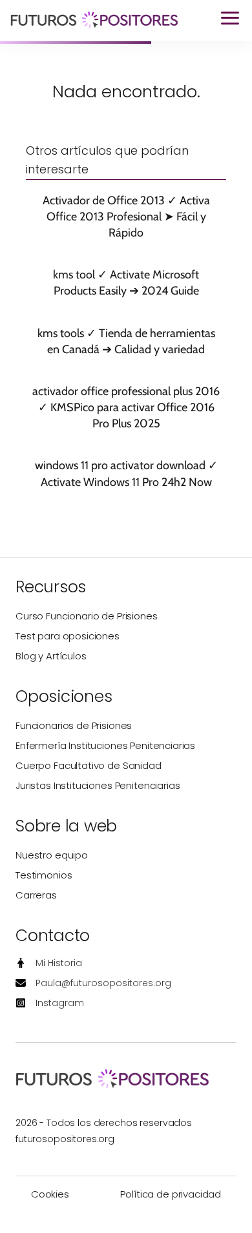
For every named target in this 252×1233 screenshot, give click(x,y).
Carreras (36, 895)
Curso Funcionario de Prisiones (87, 616)
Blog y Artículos (51, 656)
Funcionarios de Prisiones (74, 725)
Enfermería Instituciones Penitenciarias (105, 745)
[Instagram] (50, 1003)
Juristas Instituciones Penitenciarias (98, 785)
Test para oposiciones (68, 636)
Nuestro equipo (52, 855)
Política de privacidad (170, 1194)
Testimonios (44, 875)
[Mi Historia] (49, 963)
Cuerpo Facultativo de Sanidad (89, 765)
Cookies (50, 1194)
